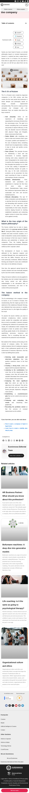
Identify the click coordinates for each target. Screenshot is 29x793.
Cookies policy (8, 781)
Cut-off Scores (4, 749)
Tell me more (14, 790)
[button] (26, 4)
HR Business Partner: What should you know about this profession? (13, 496)
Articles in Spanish (6, 738)
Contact (3, 730)
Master (2, 722)
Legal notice (4, 778)
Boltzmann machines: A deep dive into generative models (14, 548)
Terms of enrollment (14, 778)
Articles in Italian (5, 742)
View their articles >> (16, 455)
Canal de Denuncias (19, 781)
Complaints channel (6, 783)
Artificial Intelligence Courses (8, 726)
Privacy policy (24, 778)
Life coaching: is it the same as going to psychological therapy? (13, 604)
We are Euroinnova (12, 758)
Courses (3, 719)
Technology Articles (6, 746)
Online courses (8, 9)
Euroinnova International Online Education (12, 762)
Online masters (21, 9)
